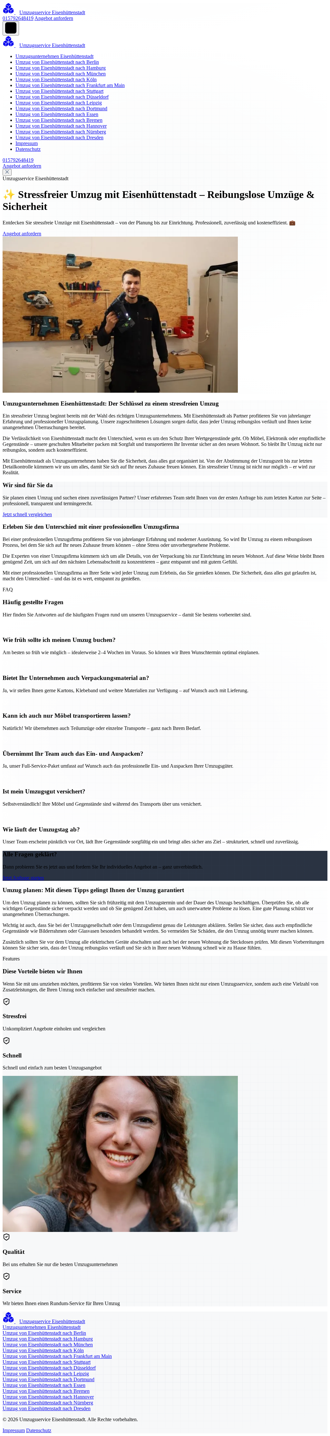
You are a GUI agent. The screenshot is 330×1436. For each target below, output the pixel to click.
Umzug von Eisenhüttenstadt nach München (60, 73)
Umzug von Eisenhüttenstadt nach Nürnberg (60, 131)
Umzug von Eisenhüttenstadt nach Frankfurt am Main (70, 85)
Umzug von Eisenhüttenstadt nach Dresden (59, 137)
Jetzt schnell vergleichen (27, 514)
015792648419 (18, 18)
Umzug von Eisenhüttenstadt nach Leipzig (58, 102)
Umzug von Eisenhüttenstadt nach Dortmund (61, 108)
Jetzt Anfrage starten (23, 877)
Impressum (26, 143)
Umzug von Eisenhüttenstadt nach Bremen (58, 120)
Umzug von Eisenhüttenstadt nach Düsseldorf (62, 97)
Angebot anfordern (53, 18)
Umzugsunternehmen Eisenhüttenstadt (54, 56)
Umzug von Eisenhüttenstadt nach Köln (56, 79)
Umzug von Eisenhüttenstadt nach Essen (56, 114)
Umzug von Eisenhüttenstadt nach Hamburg (60, 68)
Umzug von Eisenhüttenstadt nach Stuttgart (59, 91)
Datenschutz (28, 149)
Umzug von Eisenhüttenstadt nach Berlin (57, 62)
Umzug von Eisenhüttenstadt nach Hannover (61, 126)
